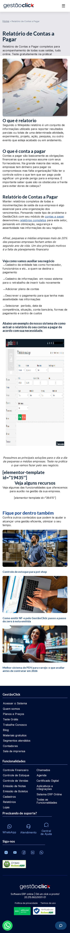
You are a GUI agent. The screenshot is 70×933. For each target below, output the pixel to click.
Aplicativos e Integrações (45, 787)
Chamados (43, 770)
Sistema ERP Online (49, 794)
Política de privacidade (26, 903)
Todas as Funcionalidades (47, 801)
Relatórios (9, 802)
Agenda (41, 775)
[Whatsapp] (41, 852)
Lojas (6, 807)
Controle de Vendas (15, 780)
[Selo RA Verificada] (43, 911)
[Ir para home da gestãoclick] (19, 6)
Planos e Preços (13, 714)
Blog (6, 730)
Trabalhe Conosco (15, 724)
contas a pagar (54, 216)
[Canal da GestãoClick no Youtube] (15, 852)
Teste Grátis (10, 719)
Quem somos (11, 708)
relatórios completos (33, 220)
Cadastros (9, 796)
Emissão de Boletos (15, 791)
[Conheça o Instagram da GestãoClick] (6, 852)
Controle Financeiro (16, 770)
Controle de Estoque (16, 775)
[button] (7, 926)
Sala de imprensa (14, 751)
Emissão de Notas (14, 786)
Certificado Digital (48, 780)
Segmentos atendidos (16, 740)
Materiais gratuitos (15, 735)
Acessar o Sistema (15, 703)
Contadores (10, 746)
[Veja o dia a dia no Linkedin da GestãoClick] (32, 852)
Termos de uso (48, 903)
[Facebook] (23, 852)
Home (6, 21)
